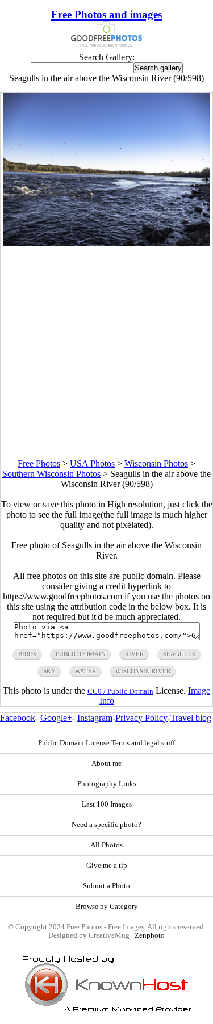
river (134, 654)
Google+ (56, 718)
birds (27, 654)
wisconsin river (142, 671)
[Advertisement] (106, 352)
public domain (81, 654)
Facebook (17, 718)
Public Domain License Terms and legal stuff (106, 743)
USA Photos (92, 463)
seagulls (179, 654)
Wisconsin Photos (156, 463)
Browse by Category (107, 906)
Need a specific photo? (106, 825)
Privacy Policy (141, 718)
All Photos (106, 845)
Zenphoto (150, 935)
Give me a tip (106, 866)
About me (106, 763)
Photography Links (106, 784)
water (85, 671)
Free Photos (39, 463)
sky (49, 671)
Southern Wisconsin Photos (51, 474)
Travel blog (190, 718)
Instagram (94, 718)
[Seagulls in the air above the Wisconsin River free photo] (107, 242)
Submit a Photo (106, 886)
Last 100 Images (107, 804)
